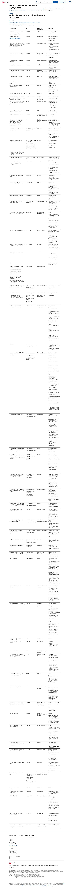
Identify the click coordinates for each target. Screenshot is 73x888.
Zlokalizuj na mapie (13, 845)
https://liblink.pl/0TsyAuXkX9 (15, 38)
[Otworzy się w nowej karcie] (9, 858)
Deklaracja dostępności (32, 837)
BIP (42, 865)
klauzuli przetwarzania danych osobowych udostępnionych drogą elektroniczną (37, 885)
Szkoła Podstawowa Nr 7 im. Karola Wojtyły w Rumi (23, 7)
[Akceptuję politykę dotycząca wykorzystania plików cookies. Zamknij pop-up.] (64, 883)
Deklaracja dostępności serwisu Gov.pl (51, 865)
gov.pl (13, 863)
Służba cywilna (31, 865)
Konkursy (35, 10)
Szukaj (55, 2)
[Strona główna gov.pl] (9, 10)
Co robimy (30, 10)
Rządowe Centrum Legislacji (14, 865)
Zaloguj (63, 2)
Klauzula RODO (12, 867)
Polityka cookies (24, 865)
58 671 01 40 (11, 851)
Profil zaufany (37, 865)
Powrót (11, 13)
